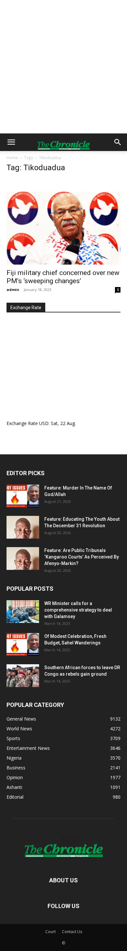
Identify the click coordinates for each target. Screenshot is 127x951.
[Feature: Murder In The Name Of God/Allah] (23, 496)
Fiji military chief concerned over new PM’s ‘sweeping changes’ (63, 277)
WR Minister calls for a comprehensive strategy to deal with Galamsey (78, 610)
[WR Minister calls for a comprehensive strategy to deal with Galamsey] (23, 611)
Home (12, 157)
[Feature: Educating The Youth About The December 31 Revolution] (23, 527)
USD (44, 423)
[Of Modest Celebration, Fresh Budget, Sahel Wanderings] (23, 644)
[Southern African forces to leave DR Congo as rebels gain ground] (23, 675)
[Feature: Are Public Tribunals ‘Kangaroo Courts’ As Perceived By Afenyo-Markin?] (23, 558)
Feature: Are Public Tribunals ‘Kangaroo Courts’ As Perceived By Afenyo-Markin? (81, 557)
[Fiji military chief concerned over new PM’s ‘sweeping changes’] (63, 222)
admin (13, 289)
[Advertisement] (63, 66)
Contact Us (72, 931)
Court (50, 931)
